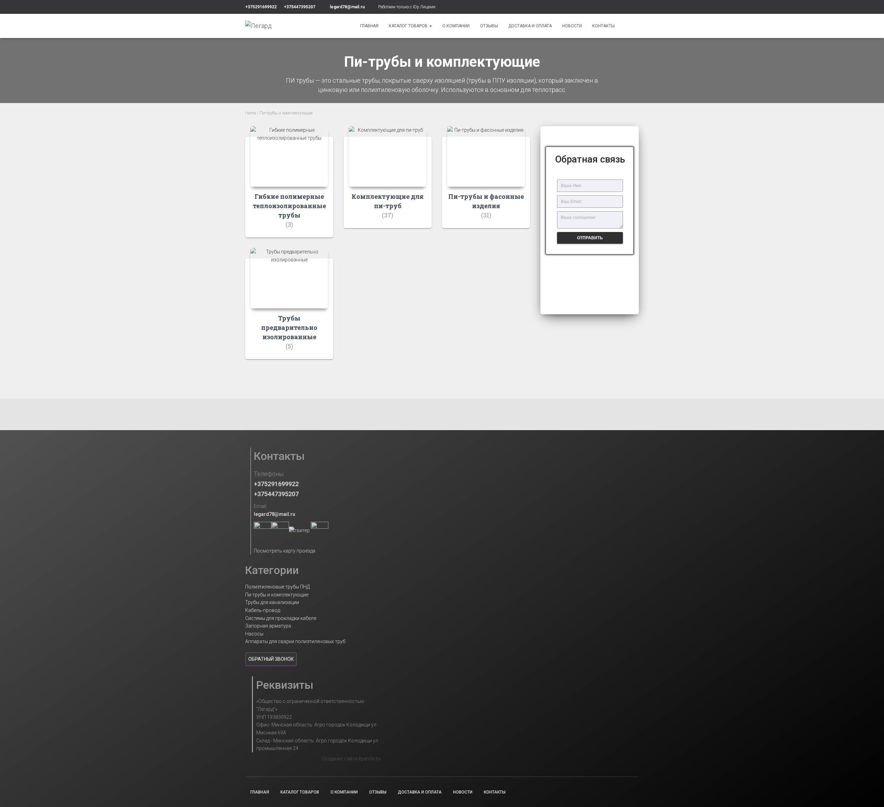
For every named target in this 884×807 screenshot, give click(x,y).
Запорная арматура (268, 626)
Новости (572, 26)
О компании (456, 26)
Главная (369, 26)
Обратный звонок (271, 659)
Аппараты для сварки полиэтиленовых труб (295, 641)
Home (250, 113)
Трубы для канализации (272, 602)
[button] (590, 269)
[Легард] (258, 26)
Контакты (603, 26)
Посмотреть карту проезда (284, 551)
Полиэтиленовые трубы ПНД (277, 587)
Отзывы (489, 26)
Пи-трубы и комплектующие (276, 594)
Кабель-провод (262, 610)
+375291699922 (261, 6)
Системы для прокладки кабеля (280, 618)
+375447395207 (299, 6)
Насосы (254, 634)
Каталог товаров (409, 26)
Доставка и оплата (530, 26)
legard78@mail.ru (347, 6)
